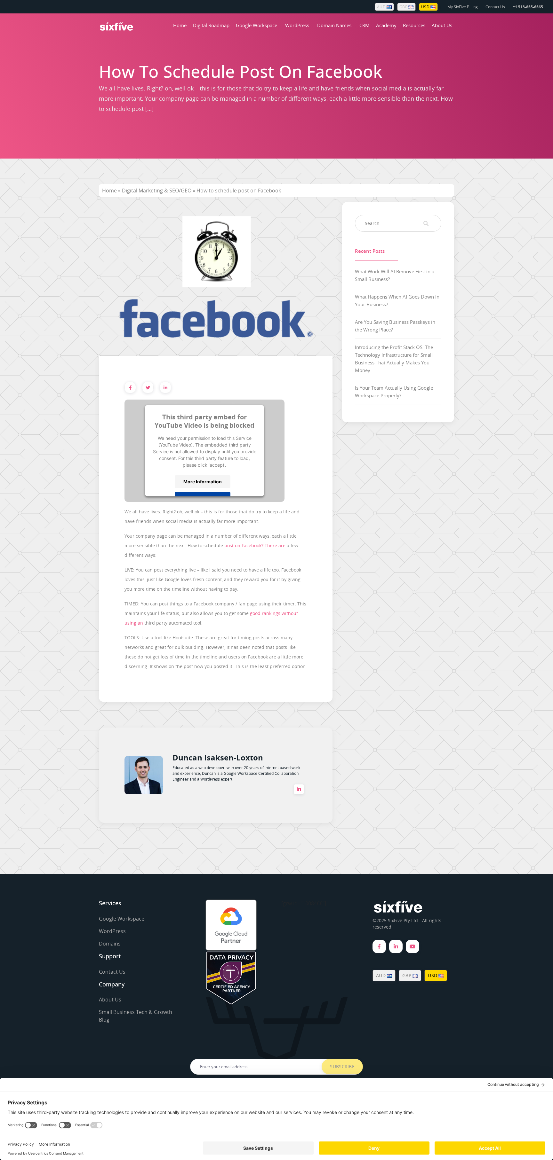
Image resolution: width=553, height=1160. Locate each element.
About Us (442, 25)
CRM (364, 25)
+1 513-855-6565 (528, 7)
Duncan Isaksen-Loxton (217, 757)
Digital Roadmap (211, 25)
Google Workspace (256, 25)
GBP (403, 6)
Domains (110, 943)
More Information (202, 481)
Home (180, 25)
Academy (386, 25)
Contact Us (495, 6)
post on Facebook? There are (254, 545)
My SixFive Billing (462, 6)
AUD (382, 6)
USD (425, 6)
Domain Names (334, 25)
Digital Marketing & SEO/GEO (156, 190)
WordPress (297, 25)
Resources (414, 25)
